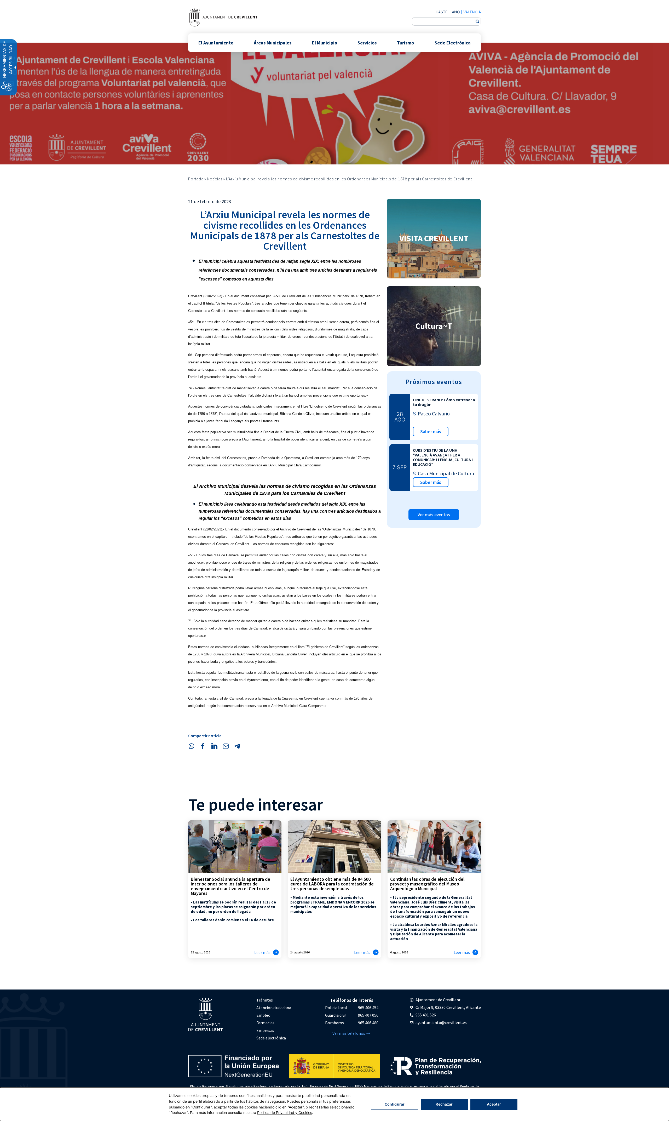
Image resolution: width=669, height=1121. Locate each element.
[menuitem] (274, 1000)
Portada (196, 178)
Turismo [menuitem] (405, 42)
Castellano (448, 12)
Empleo (263, 1015)
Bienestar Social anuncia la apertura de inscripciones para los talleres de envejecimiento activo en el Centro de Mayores (230, 886)
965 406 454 (368, 1007)
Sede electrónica (271, 1037)
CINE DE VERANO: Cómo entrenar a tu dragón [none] (444, 402)
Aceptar (494, 1104)
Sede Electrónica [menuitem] (453, 42)
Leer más (262, 952)
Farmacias (265, 1022)
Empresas (265, 1030)
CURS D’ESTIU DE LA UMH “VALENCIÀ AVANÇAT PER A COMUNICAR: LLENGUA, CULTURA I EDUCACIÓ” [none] (443, 457)
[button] (191, 746)
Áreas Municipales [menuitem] (272, 42)
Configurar (395, 1104)
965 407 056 (368, 1015)
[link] (223, 17)
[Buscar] (477, 21)
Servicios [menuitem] (367, 42)
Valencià (472, 12)
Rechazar (444, 1104)
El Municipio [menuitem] (324, 42)
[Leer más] (276, 952)
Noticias (214, 178)
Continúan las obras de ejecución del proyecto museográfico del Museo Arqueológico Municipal (427, 883)
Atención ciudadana (273, 1007)
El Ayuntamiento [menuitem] (215, 42)
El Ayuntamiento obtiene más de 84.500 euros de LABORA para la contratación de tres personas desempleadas (332, 883)
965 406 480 (368, 1022)
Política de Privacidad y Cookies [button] (284, 1112)
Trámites (264, 1000)
